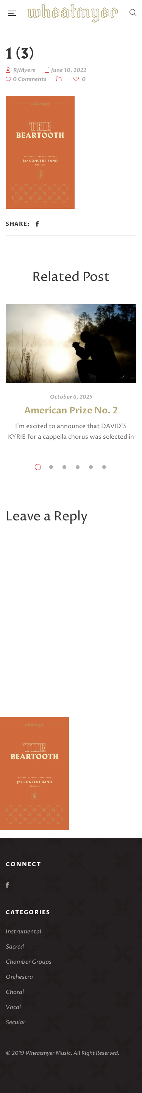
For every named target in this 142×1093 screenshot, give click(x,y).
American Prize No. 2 (71, 410)
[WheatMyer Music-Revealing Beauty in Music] (72, 13)
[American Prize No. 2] (71, 343)
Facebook (7, 885)
